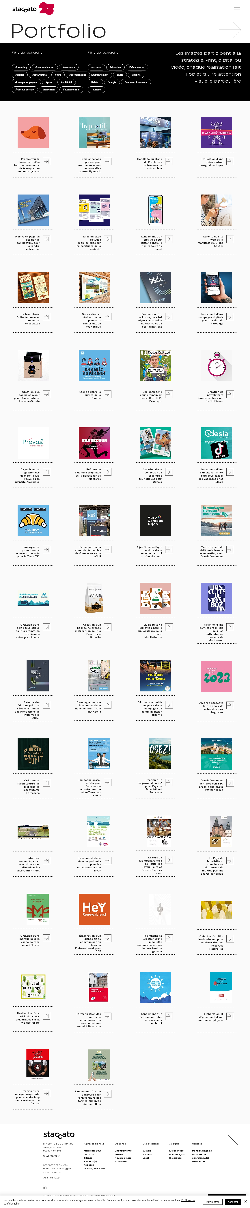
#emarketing (39, 74)
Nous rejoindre (123, 1158)
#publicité (66, 82)
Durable (147, 1150)
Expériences (176, 1150)
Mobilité (136, 74)
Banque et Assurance (136, 82)
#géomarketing (77, 74)
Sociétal (147, 1154)
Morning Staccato (94, 1168)
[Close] (245, 1201)
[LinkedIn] (45, 1187)
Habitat (95, 82)
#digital (19, 74)
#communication (44, 67)
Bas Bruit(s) (90, 1161)
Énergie (112, 82)
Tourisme (96, 89)
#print (49, 82)
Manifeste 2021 (92, 1150)
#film (58, 74)
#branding (21, 67)
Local (146, 1158)
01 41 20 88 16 (51, 1156)
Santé (120, 74)
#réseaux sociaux (24, 89)
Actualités (121, 1161)
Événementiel (136, 67)
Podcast (89, 1165)
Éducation (115, 67)
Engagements (123, 1150)
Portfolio (89, 1154)
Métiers (119, 1154)
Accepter (233, 1202)
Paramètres (212, 1202)
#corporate (69, 67)
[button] (237, 8)
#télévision (49, 89)
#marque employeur (26, 82)
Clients (88, 1158)
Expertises (175, 1158)
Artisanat (96, 67)
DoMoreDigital (177, 1154)
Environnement (99, 74)
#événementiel (71, 89)
